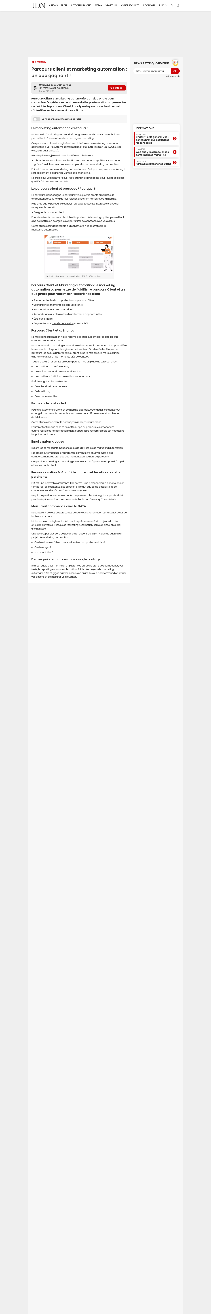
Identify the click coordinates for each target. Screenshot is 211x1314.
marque (111, 198)
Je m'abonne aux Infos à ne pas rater (61, 119)
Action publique (81, 5)
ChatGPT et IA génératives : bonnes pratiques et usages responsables (152, 138)
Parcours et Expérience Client (153, 162)
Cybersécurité (130, 5)
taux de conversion (62, 323)
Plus (162, 5)
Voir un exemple (173, 76)
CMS (113, 147)
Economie (149, 5)
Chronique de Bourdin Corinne (55, 85)
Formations (145, 128)
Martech (41, 62)
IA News (53, 5)
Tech (64, 5)
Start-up (111, 5)
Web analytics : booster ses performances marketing (152, 152)
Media (98, 5)
